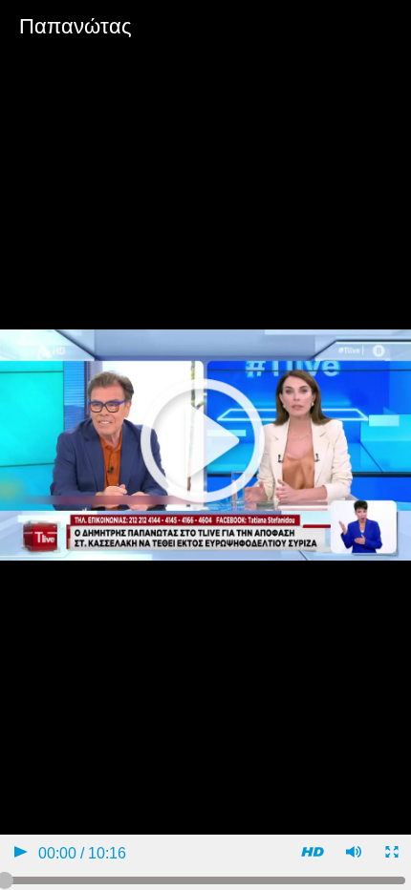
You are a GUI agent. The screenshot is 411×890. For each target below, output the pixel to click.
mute (352, 854)
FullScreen (390, 854)
